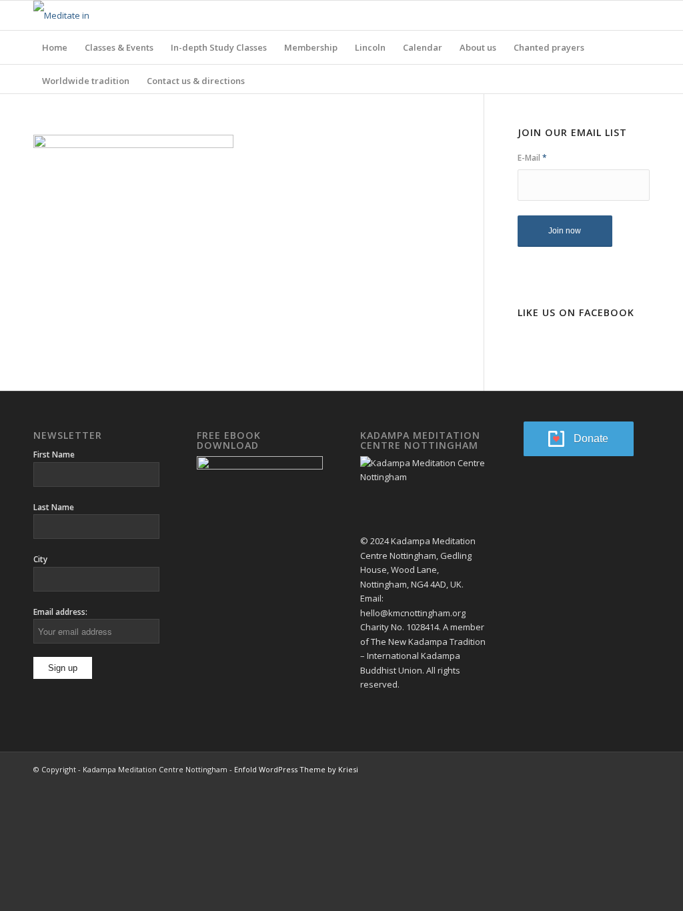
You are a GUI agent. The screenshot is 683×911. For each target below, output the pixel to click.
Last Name (53, 507)
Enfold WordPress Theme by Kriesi (296, 769)
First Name (54, 454)
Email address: (60, 612)
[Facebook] (620, 15)
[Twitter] (640, 15)
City (40, 559)
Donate (591, 438)
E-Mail (532, 157)
